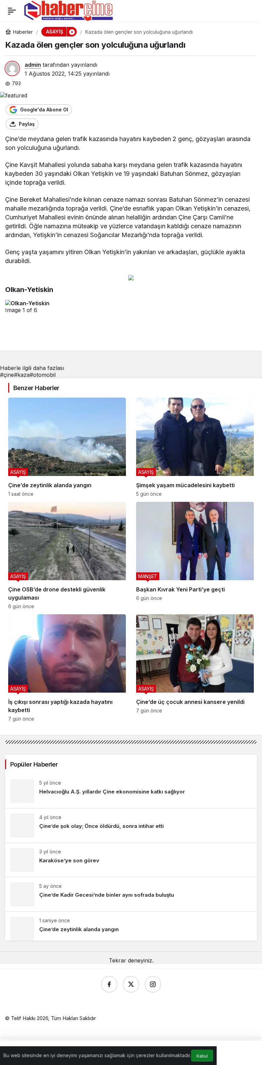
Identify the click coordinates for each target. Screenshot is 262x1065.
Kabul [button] (202, 1056)
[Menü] (12, 11)
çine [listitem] (7, 374)
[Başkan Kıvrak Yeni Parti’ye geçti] (195, 555)
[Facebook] (109, 984)
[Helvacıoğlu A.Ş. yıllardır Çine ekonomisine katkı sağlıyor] (131, 791)
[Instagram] (153, 984)
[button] (72, 31)
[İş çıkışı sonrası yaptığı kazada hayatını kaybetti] (67, 668)
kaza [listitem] (22, 374)
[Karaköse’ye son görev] (131, 860)
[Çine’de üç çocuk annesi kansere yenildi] (195, 668)
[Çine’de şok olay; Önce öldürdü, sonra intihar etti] (131, 825)
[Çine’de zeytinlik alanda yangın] (67, 447)
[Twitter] (131, 984)
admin (33, 64)
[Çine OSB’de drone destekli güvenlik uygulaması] (67, 555)
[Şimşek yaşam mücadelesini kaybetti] (195, 447)
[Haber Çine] (68, 10)
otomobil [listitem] (43, 374)
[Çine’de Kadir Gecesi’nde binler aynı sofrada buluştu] (131, 894)
